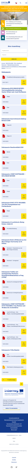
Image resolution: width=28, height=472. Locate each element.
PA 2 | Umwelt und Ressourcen (13, 28)
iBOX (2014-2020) (14, 444)
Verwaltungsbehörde (14, 418)
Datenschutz (14, 462)
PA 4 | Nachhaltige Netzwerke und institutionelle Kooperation (14, 37)
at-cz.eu (3, 63)
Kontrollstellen (14, 427)
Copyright (14, 457)
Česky (16, 3)
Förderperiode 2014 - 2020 (14, 435)
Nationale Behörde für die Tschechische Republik (14, 421)
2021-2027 (11, 8)
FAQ (14, 441)
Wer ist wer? (14, 429)
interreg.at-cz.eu (16, 10)
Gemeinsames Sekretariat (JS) (14, 424)
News (14, 438)
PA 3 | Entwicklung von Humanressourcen (11, 32)
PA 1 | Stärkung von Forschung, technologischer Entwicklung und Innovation (14, 23)
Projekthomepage (11, 379)
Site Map (14, 459)
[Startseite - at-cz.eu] (5, 2)
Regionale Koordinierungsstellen (14, 425)
